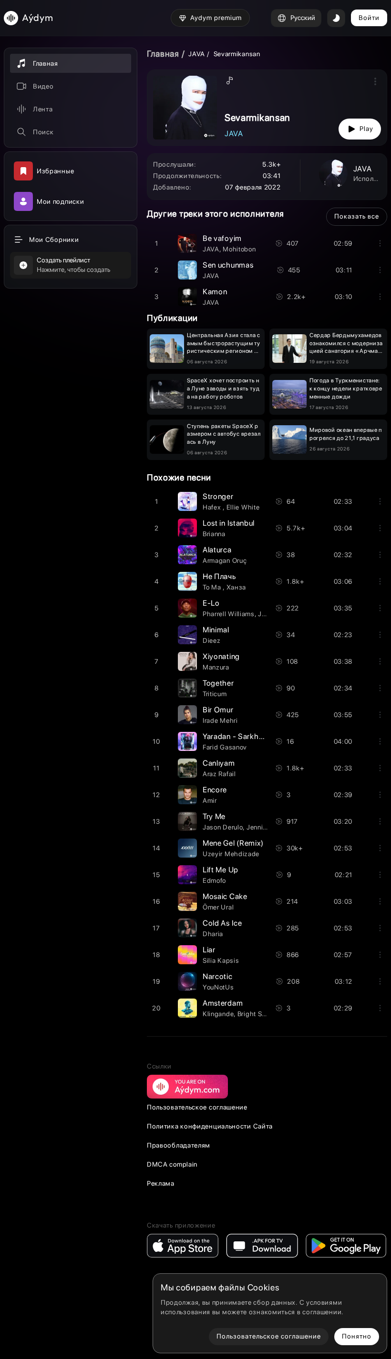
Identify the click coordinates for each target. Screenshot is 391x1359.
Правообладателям (178, 1145)
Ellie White (243, 507)
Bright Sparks (258, 1014)
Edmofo (214, 880)
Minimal (216, 629)
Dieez (212, 640)
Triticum (215, 694)
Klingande (218, 1014)
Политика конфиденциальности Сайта (210, 1126)
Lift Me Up (220, 869)
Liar (209, 949)
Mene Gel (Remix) (233, 843)
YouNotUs (218, 987)
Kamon (215, 291)
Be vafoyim (222, 238)
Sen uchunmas (228, 265)
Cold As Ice (222, 923)
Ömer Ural (218, 907)
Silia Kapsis (221, 960)
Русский (302, 17)
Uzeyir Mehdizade (231, 854)
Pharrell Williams (229, 614)
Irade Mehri (220, 720)
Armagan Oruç (225, 560)
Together (218, 683)
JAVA (196, 54)
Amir (210, 800)
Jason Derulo (223, 827)
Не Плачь (219, 576)
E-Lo (211, 603)
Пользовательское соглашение (197, 1107)
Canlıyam (219, 763)
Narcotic (218, 976)
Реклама (161, 1183)
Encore (215, 789)
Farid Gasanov (225, 747)
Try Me (214, 816)
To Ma (213, 587)
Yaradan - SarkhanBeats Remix (256, 736)
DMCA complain (172, 1164)
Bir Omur (218, 709)
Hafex (213, 507)
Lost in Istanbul (229, 523)
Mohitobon (239, 249)
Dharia (213, 934)
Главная (163, 54)
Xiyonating (221, 656)
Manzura (216, 667)
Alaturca (217, 549)
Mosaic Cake (225, 896)
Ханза (236, 587)
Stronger (218, 496)
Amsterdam (223, 1003)
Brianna (214, 534)
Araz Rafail (219, 774)
